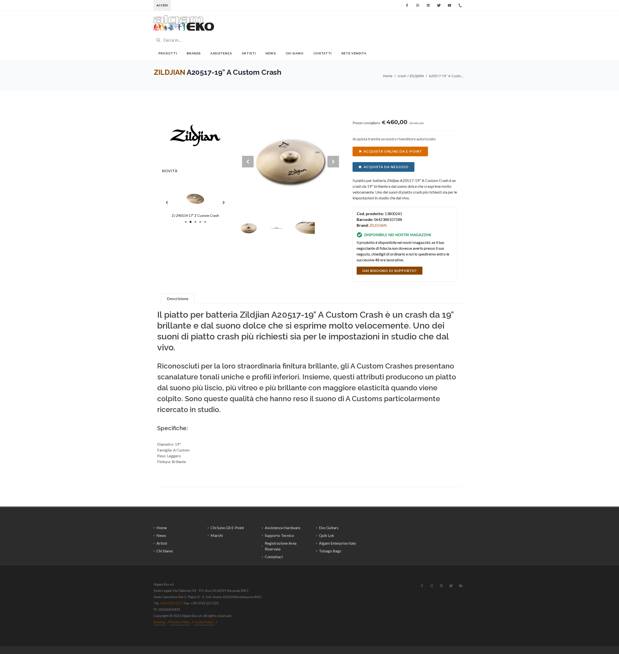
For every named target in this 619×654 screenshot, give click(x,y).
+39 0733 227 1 (172, 603)
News (270, 53)
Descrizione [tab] (177, 298)
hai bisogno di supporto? (389, 271)
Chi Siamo (295, 53)
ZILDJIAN (169, 72)
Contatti (322, 53)
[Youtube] (449, 5)
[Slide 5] (205, 222)
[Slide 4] (200, 222)
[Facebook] (407, 5)
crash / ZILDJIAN (411, 76)
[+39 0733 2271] (460, 5)
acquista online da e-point (393, 151)
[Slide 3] (195, 222)
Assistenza (221, 53)
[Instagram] (417, 5)
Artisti (249, 53)
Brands (194, 53)
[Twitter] (439, 5)
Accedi (162, 5)
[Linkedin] (428, 5)
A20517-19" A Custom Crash (447, 76)
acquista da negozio (386, 167)
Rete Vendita (354, 53)
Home (387, 76)
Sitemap (160, 622)
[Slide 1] (186, 222)
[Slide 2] (191, 222)
